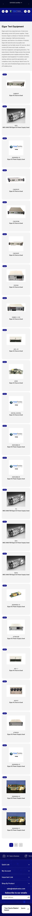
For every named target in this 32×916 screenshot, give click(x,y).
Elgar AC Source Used (16, 95)
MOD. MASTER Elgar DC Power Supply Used (16, 127)
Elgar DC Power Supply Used (16, 159)
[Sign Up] (28, 897)
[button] (29, 11)
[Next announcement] (29, 4)
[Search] (6, 11)
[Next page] (21, 845)
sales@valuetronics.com (16, 889)
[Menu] (3, 11)
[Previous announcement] (3, 4)
